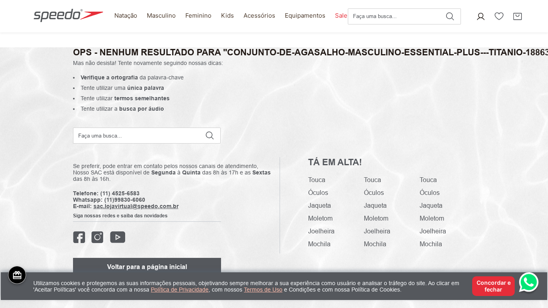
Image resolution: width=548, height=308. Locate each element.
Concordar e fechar (494, 285)
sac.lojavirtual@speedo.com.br (136, 206)
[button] (480, 16)
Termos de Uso (263, 289)
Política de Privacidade (180, 289)
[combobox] (404, 16)
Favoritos (499, 16)
